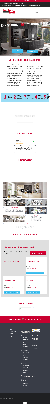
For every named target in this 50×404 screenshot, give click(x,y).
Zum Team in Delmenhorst (12, 292)
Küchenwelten (32, 51)
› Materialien (34, 348)
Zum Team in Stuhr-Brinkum (35, 273)
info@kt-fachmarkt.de (22, 5)
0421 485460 (10, 287)
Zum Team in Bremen (33, 292)
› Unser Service (35, 350)
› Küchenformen (35, 342)
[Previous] (10, 308)
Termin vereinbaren (17, 51)
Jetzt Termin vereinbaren (25, 121)
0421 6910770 (33, 268)
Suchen (46, 12)
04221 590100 (33, 287)
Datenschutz (8, 398)
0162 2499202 (10, 5)
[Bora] (15, 309)
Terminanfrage (38, 253)
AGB (13, 398)
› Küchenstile (34, 345)
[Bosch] (27, 308)
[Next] (39, 308)
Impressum (2, 398)
